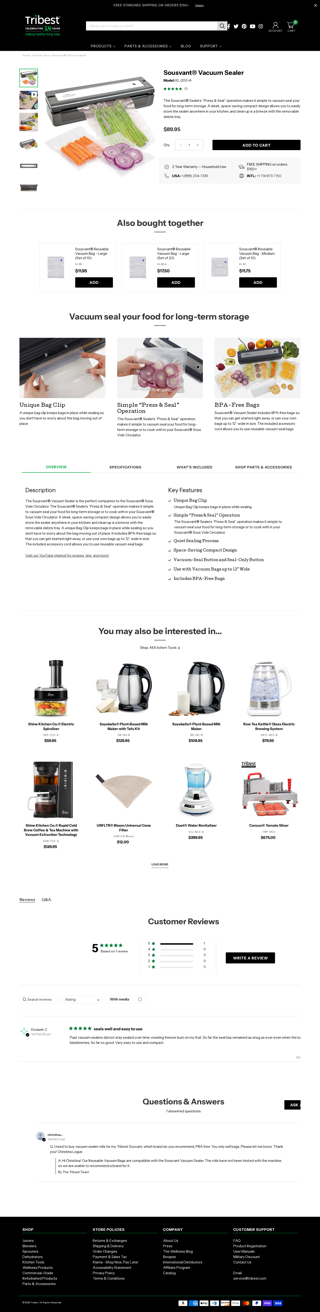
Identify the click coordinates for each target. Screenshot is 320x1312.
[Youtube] (252, 27)
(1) (186, 89)
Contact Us (242, 1262)
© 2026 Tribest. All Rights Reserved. (42, 1302)
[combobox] (82, 999)
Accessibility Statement (112, 1267)
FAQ (237, 1240)
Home (26, 55)
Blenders (29, 1246)
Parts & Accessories (39, 1284)
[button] (177, 944)
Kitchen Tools (41, 55)
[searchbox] (39, 999)
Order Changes (105, 1251)
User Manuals (244, 1251)
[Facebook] (228, 27)
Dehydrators (32, 1257)
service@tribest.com (249, 1278)
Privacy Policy (104, 1273)
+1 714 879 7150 (269, 176)
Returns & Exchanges (110, 1240)
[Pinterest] (244, 27)
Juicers (28, 1240)
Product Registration (249, 1246)
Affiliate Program (176, 1267)
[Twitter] (236, 27)
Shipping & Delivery (108, 1246)
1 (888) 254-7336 (194, 176)
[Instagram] (261, 27)
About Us (170, 1240)
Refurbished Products (39, 1278)
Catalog (169, 1273)
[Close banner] (315, 5)
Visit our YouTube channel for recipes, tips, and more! (67, 555)
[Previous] (33, 267)
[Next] (148, 121)
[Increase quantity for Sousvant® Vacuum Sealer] (197, 145)
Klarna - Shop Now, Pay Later (115, 1262)
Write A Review (250, 958)
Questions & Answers (183, 1102)
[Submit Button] (222, 25)
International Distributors (182, 1262)
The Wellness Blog (178, 1251)
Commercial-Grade (37, 1273)
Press (167, 1246)
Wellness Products (37, 1267)
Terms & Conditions (109, 1278)
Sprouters (30, 1251)
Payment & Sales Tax (110, 1257)
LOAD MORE (160, 864)
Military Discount (246, 1257)
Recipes (169, 1257)
